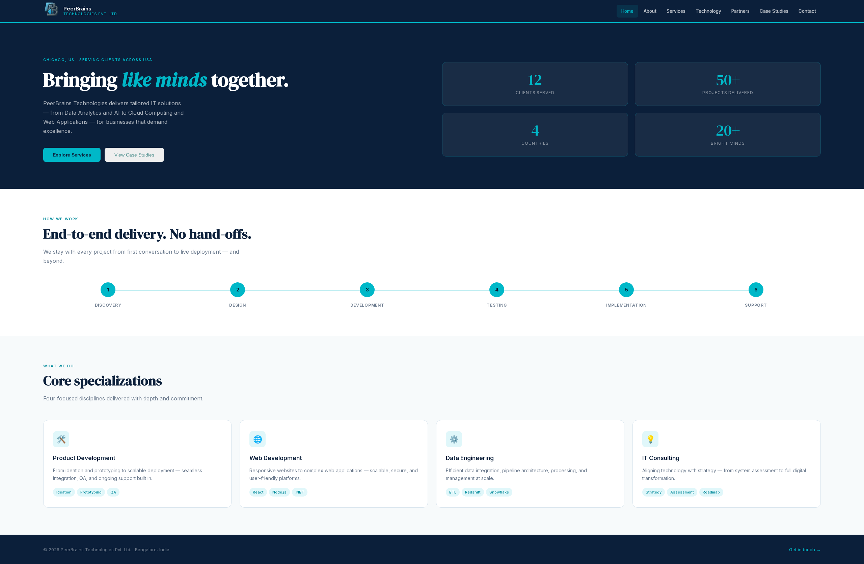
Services (676, 11)
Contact (807, 11)
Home (627, 11)
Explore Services (72, 155)
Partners (740, 11)
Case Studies (774, 11)
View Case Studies (134, 155)
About (650, 11)
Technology (708, 11)
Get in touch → (805, 549)
